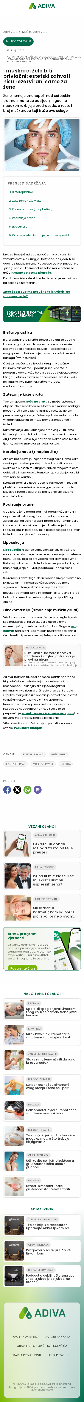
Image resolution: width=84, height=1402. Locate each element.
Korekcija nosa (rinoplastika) (32, 209)
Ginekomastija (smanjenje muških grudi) (40, 235)
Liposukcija (19, 227)
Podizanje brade (24, 218)
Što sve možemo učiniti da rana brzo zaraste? (50, 1058)
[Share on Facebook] (7, 790)
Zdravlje (10, 32)
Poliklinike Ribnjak (28, 728)
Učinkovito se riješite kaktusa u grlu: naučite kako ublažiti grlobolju (50, 1161)
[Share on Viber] (38, 790)
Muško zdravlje (34, 32)
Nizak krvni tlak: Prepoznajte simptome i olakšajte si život (48, 1033)
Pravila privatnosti (26, 1355)
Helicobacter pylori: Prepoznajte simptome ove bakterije (51, 1109)
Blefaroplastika (22, 192)
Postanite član (22, 968)
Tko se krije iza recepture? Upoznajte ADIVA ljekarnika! (47, 1224)
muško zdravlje (43, 764)
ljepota (66, 764)
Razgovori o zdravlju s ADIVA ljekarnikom (48, 1249)
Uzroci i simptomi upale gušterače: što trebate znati (48, 1185)
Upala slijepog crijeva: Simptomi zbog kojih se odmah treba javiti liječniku (51, 1009)
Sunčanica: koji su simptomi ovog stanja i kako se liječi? (47, 1084)
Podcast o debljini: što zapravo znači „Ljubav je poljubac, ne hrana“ (50, 1276)
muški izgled (59, 754)
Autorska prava (57, 1337)
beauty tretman (15, 764)
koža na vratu (36, 401)
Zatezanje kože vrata (27, 201)
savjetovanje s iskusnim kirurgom (48, 713)
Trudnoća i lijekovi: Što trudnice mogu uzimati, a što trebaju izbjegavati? (50, 1136)
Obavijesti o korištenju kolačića (42, 1346)
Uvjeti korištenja (26, 1337)
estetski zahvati (33, 754)
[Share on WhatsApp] (27, 790)
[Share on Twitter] (17, 790)
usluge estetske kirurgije (31, 273)
